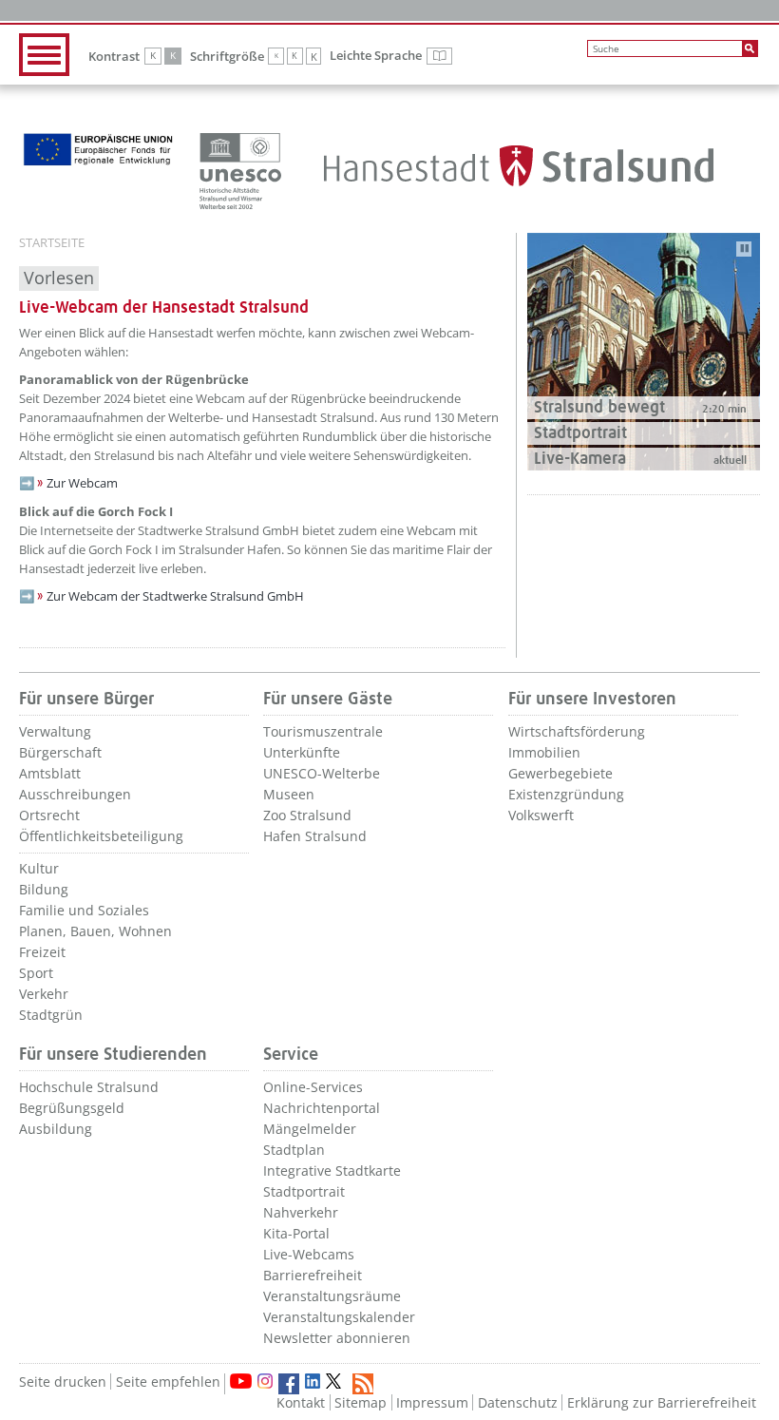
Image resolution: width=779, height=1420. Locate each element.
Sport (36, 973)
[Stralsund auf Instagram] (265, 1381)
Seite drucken (62, 1381)
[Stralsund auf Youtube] (241, 1381)
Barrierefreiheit (312, 1275)
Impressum (432, 1402)
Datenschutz (518, 1402)
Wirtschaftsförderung (576, 731)
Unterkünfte (301, 752)
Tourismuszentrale (323, 731)
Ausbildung (55, 1129)
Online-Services (313, 1087)
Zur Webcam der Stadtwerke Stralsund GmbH (175, 595)
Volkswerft (541, 815)
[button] (643, 407)
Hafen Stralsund (315, 836)
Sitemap (360, 1402)
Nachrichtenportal (321, 1108)
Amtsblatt (50, 773)
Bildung (43, 889)
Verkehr (43, 994)
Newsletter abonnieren (336, 1338)
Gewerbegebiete (560, 773)
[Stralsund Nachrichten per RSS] (362, 1383)
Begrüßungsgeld (71, 1108)
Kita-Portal (296, 1233)
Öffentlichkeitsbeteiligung (101, 836)
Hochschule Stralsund (89, 1087)
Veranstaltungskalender (339, 1317)
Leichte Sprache (391, 56)
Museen (288, 794)
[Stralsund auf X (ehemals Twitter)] (336, 1383)
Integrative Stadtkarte (332, 1170)
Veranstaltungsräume (332, 1296)
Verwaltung (55, 731)
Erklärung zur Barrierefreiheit (661, 1402)
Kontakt (300, 1402)
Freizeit (42, 952)
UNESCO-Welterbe (321, 773)
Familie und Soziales (84, 910)
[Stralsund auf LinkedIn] (312, 1381)
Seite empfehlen (168, 1381)
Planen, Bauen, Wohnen (95, 931)
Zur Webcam (82, 482)
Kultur (39, 868)
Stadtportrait (304, 1191)
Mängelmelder (309, 1129)
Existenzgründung (566, 794)
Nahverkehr (300, 1212)
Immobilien (544, 752)
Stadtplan (294, 1150)
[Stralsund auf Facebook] (288, 1383)
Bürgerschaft (60, 752)
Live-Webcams (308, 1254)
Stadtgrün (51, 1015)
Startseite (52, 243)
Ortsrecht (49, 815)
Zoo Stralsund (307, 815)
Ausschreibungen (75, 794)
